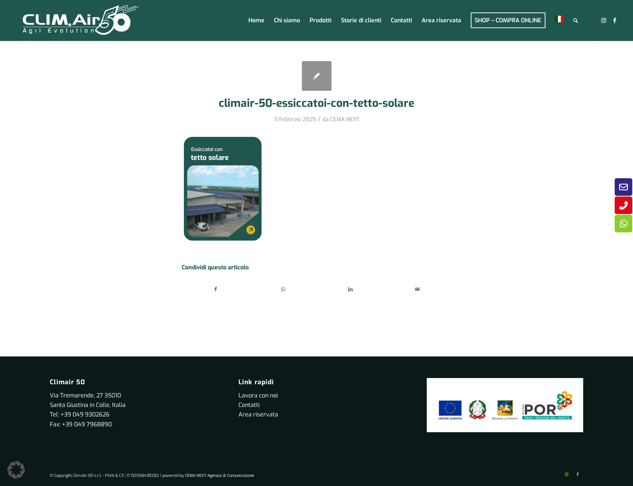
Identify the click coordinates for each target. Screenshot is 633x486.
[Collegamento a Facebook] (614, 20)
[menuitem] (256, 20)
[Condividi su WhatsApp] (283, 289)
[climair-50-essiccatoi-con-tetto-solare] (317, 76)
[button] (16, 470)
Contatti (249, 405)
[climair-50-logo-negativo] (81, 20)
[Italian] (559, 20)
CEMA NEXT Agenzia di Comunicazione (219, 475)
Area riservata (258, 414)
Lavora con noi (258, 395)
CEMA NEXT (344, 119)
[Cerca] (576, 20)
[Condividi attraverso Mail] (417, 289)
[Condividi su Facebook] (215, 289)
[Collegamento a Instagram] (603, 20)
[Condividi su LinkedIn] (350, 289)
